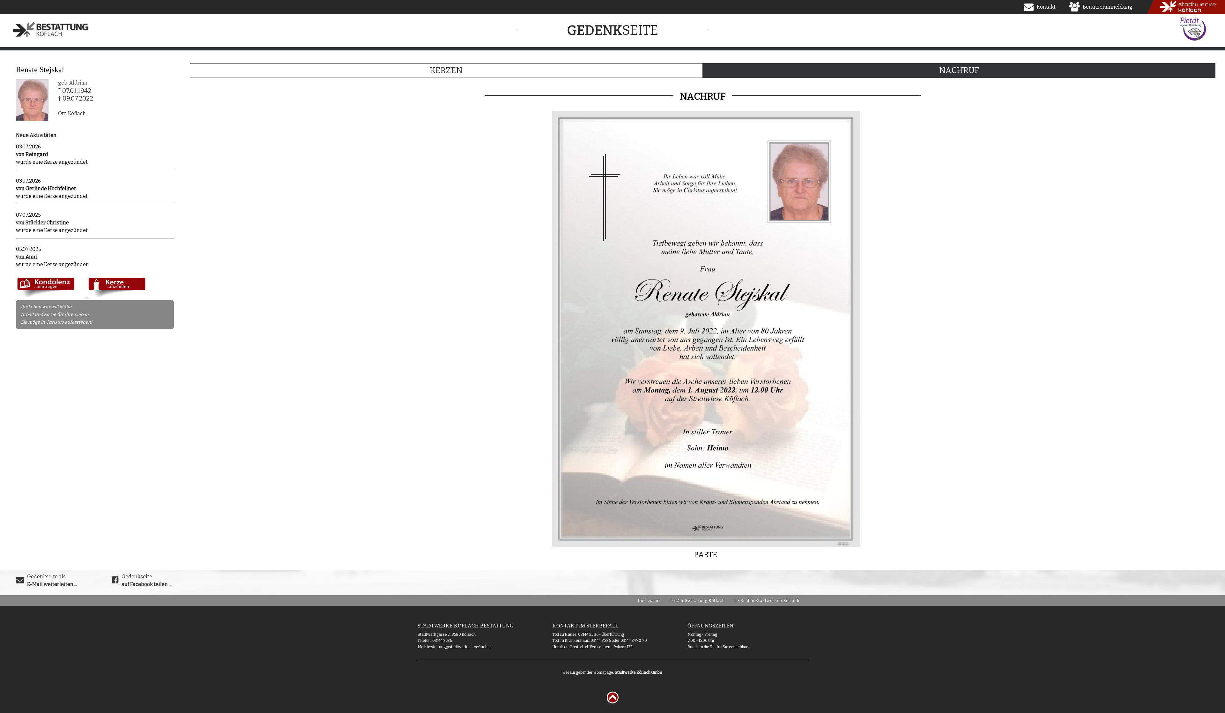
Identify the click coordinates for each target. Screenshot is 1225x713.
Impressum (649, 600)
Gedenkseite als (52, 580)
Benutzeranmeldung (1107, 7)
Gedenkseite (147, 580)
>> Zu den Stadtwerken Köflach (766, 600)
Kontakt (1046, 7)
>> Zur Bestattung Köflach (698, 600)
